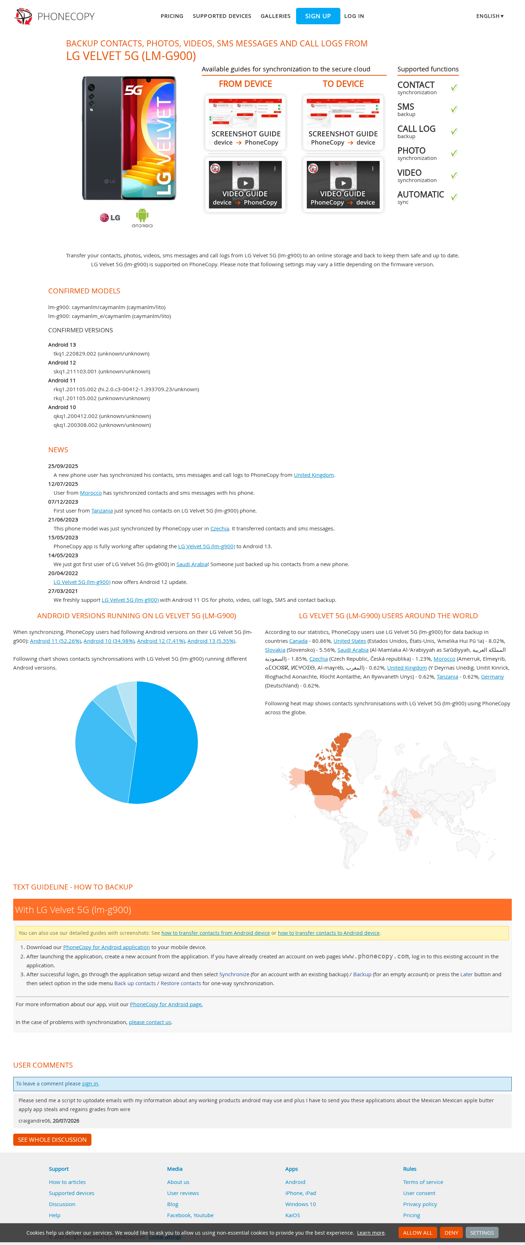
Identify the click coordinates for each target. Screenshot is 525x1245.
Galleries (275, 15)
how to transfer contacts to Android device (329, 933)
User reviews (183, 1192)
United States (350, 640)
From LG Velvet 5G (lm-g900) (245, 122)
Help (54, 1215)
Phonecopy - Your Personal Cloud (55, 16)
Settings (482, 1232)
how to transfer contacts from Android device (215, 933)
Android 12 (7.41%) (161, 640)
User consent (419, 1192)
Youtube (204, 1215)
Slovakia (275, 649)
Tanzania (102, 510)
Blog (172, 1204)
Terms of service (423, 1181)
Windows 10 (300, 1204)
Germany (492, 676)
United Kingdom (314, 474)
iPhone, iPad (300, 1192)
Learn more (371, 1233)
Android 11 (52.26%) (55, 640)
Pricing (172, 15)
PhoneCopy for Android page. (166, 1004)
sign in (90, 1083)
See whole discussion (52, 1140)
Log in (354, 15)
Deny (451, 1232)
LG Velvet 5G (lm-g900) (206, 546)
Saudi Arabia (192, 564)
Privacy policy (420, 1204)
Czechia (219, 528)
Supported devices (222, 15)
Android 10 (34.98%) (109, 640)
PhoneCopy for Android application (106, 947)
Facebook (179, 1215)
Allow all (417, 1232)
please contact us (150, 1021)
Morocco (91, 492)
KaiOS (292, 1215)
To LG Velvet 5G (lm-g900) (343, 122)
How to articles (67, 1181)
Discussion (62, 1204)
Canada (298, 640)
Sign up (318, 16)
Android (295, 1181)
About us (178, 1181)
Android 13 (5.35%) (211, 640)
